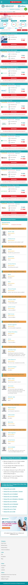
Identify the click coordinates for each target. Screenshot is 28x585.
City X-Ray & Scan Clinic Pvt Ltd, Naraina (11, 151)
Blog (2, 558)
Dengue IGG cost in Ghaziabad (11, 496)
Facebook (3, 565)
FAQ (2, 554)
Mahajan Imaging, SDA (6, 101)
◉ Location (19, 30)
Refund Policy (4, 545)
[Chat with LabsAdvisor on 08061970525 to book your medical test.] (25, 9)
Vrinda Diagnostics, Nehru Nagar (9, 50)
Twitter (2, 567)
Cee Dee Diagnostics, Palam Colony (10, 185)
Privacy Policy (4, 547)
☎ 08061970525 (15, 2)
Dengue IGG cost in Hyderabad (11, 504)
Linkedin (3, 569)
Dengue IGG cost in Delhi (9, 489)
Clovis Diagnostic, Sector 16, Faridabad (11, 117)
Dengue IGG (9, 11)
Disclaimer (3, 556)
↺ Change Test (24, 30)
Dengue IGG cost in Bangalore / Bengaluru (13, 499)
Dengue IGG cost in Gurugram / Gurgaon (13, 491)
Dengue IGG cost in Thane (10, 509)
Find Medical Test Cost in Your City (8, 574)
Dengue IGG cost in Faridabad (11, 494)
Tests (5, 11)
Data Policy (3, 543)
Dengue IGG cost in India (9, 511)
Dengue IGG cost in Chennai (10, 501)
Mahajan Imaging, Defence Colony (9, 67)
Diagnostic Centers (5, 576)
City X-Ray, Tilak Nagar (6, 168)
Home (1, 11)
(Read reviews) (18, 85)
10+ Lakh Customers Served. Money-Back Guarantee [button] (14, 13)
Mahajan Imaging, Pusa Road (8, 134)
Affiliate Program (4, 578)
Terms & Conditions (5, 549)
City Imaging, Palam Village (7, 202)
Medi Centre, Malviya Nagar (8, 84)
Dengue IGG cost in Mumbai (10, 506)
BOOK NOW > (14, 44)
